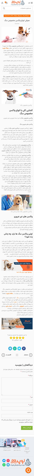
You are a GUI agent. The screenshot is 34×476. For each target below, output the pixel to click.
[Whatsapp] (4, 464)
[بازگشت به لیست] (17, 355)
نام (31, 397)
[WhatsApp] (15, 348)
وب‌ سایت (30, 412)
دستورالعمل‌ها (26, 16)
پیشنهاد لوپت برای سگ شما (24, 272)
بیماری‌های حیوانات (18, 16)
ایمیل (30, 405)
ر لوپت (15, 302)
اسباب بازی (9, 306)
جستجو (4, 8)
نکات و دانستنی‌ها (9, 16)
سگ (18, 298)
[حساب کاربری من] (2, 3)
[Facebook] (24, 348)
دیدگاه (30, 376)
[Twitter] (19, 348)
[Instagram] (8, 460)
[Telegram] (10, 348)
